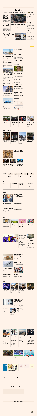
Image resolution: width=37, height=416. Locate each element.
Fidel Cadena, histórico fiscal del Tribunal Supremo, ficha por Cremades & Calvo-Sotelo (14, 340)
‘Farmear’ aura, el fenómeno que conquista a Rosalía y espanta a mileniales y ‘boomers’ (22, 290)
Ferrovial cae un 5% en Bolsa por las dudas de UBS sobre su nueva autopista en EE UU (8, 75)
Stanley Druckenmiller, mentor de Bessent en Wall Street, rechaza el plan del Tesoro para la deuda (22, 235)
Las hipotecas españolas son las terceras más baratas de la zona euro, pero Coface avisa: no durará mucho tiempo (6, 141)
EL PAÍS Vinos (5, 367)
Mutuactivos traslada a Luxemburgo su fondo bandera (12, 313)
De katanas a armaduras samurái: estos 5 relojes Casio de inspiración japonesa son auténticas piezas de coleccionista (8, 379)
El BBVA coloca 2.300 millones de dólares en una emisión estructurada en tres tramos (18, 92)
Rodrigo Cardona (4, 36)
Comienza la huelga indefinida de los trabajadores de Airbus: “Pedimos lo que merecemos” (18, 274)
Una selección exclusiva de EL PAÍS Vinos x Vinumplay (12, 370)
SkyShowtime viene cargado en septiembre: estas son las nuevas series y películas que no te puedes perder (30, 337)
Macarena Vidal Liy (4, 27)
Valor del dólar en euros (29, 7)
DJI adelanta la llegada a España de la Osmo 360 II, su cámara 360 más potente (30, 344)
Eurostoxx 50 (22, 7)
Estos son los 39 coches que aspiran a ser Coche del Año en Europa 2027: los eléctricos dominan (7, 357)
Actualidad (5, 46)
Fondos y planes (19, 12)
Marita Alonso (20, 292)
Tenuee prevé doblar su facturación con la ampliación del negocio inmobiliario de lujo (18, 255)
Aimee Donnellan (20, 340)
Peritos (11, 335)
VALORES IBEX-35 (15, 108)
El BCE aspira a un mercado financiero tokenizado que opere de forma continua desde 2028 (30, 40)
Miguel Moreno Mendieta (12, 314)
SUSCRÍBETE (29, 12)
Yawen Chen (20, 337)
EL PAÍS (26, 12)
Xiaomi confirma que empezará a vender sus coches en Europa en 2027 (30, 38)
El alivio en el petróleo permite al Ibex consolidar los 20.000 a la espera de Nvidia (30, 23)
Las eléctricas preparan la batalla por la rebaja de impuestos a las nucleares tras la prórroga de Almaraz (18, 55)
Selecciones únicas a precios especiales (26, 368)
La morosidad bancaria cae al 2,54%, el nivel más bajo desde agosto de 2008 (7, 204)
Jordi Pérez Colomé (15, 75)
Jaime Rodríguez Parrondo (5, 226)
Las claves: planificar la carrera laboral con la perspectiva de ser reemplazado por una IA (22, 184)
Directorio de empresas (31, 176)
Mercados (13, 12)
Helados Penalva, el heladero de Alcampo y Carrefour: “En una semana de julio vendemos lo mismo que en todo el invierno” (22, 225)
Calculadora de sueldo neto (10, 176)
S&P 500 (10, 7)
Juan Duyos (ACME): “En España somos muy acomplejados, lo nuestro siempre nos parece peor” (6, 336)
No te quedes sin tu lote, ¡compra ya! (31, 368)
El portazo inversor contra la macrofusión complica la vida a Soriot (22, 339)
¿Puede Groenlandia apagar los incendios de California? (29, 357)
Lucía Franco (15, 87)
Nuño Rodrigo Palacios (21, 243)
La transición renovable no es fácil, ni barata (6, 184)
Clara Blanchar (28, 126)
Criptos (4, 148)
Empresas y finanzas (10, 12)
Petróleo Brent (16, 7)
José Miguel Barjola (12, 341)
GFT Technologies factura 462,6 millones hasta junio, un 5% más (7, 274)
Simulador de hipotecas (20, 176)
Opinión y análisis (6, 181)
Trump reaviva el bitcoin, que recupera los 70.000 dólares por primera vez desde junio (12, 165)
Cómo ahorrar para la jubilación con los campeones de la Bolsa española (5, 309)
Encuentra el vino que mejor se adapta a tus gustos (21, 368)
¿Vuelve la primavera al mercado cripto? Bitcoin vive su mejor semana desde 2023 (18, 152)
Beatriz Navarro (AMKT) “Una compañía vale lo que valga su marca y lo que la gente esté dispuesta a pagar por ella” (6, 340)
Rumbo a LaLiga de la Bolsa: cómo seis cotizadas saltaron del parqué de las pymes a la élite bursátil (7, 81)
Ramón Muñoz (15, 62)
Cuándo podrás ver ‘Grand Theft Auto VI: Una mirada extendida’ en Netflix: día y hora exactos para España (18, 381)
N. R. (27, 17)
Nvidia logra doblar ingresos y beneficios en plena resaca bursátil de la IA (6, 16)
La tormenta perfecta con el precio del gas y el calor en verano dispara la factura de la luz (8, 208)
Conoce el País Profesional (18, 401)
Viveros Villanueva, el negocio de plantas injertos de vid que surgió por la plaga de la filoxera (14, 225)
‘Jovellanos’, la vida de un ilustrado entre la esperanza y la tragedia (30, 290)
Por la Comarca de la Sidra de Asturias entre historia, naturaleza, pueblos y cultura (14, 290)
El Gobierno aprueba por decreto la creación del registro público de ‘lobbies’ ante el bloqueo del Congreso (18, 210)
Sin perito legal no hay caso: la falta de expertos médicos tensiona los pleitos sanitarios (14, 337)
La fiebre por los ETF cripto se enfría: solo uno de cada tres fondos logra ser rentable (6, 165)
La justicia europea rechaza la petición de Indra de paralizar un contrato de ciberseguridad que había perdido (18, 377)
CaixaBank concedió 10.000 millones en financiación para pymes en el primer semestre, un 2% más (18, 95)
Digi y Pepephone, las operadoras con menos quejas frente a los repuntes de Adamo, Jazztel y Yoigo (18, 61)
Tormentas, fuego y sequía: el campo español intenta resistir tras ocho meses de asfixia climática (6, 123)
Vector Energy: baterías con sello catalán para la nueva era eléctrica (14, 123)
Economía (15, 12)
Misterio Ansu (15, 356)
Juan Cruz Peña (15, 56)
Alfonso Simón (20, 143)
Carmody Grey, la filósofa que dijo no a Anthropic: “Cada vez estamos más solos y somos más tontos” (18, 74)
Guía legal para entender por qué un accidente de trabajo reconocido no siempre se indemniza (14, 344)
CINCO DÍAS (3, 107)
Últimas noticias (22, 12)
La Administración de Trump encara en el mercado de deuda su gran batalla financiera (22, 241)
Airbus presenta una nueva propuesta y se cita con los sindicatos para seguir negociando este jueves (30, 29)
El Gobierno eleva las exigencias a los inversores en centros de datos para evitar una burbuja (18, 196)
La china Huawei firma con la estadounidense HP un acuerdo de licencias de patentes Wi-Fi (18, 262)
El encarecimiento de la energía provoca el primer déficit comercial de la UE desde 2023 (18, 204)
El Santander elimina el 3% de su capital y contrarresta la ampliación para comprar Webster (30, 244)
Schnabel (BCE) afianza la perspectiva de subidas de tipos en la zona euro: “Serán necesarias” (30, 15)
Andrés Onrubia (15, 357)
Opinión (24, 12)
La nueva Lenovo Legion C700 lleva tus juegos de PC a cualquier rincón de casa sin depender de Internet (30, 341)
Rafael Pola (12, 292)
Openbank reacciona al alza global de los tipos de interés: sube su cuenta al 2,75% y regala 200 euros (14, 141)
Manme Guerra (4, 341)
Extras (4, 217)
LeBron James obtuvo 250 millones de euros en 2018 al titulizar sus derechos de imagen (10, 244)
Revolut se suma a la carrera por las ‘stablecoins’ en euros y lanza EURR (7, 93)
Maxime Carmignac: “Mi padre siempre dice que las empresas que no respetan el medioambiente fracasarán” (18, 301)
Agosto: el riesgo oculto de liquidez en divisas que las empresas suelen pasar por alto (30, 184)
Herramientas (5, 170)
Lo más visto (5, 374)
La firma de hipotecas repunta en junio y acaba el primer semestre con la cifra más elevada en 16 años (18, 25)
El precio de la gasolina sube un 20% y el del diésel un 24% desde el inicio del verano (8, 34)
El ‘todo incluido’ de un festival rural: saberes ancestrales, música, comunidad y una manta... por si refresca (6, 290)
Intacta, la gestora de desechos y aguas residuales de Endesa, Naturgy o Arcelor (30, 225)
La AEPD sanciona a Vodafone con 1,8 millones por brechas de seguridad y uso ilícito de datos (8, 384)
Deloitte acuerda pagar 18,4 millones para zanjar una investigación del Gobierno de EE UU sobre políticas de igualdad (8, 268)
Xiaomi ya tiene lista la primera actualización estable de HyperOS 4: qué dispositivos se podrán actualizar (8, 377)
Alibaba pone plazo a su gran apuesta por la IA (22, 341)
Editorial (3, 183)
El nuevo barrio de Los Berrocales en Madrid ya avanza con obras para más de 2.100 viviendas (22, 141)
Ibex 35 (4, 7)
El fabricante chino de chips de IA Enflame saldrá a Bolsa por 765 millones (22, 123)
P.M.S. (11, 143)
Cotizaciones (17, 12)
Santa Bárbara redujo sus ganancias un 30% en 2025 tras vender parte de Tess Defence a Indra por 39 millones (18, 49)
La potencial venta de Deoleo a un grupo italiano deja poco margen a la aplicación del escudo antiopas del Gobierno (18, 379)
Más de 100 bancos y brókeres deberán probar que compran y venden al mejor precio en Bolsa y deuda (30, 239)
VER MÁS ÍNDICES (18, 108)
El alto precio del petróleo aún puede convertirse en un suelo (14, 184)
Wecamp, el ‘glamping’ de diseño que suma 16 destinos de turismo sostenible (6, 225)
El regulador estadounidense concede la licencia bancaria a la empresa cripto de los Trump (20, 165)
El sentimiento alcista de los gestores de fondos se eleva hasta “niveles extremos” (20, 309)
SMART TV (27, 335)
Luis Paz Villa (12, 124)
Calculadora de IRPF (15, 176)
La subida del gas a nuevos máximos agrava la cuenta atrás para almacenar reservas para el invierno (18, 80)
